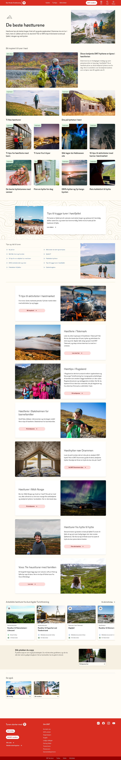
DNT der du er (50, 758)
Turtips (54, 3)
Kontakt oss (46, 729)
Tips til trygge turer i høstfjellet (55, 263)
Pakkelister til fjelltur (15, 267)
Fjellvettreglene (50, 267)
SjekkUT (48, 254)
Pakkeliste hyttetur (52, 258)
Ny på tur (12, 250)
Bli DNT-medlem (12, 737)
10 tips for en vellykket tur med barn (20, 258)
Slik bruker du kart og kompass (55, 250)
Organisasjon (47, 735)
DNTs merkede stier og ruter (17, 263)
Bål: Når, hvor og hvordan (16, 254)
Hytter (48, 3)
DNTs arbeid (46, 732)
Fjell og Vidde (47, 743)
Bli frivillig (10, 731)
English (45, 738)
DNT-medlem (91, 3)
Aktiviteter (63, 3)
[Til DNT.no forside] (15, 3)
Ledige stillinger (48, 740)
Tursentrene (46, 746)
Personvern (46, 749)
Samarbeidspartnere (49, 752)
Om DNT (46, 724)
